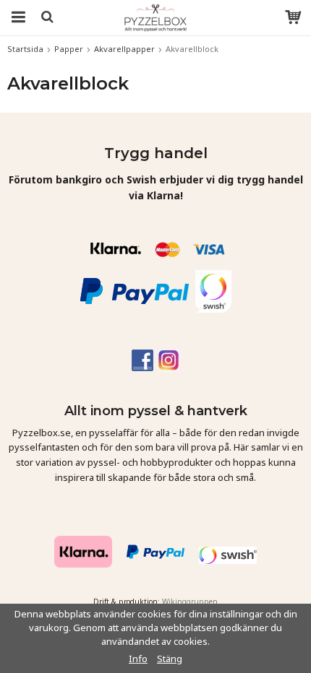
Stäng (169, 658)
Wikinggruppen (190, 601)
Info (138, 658)
